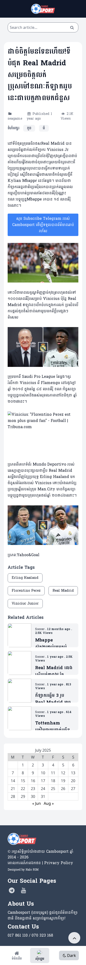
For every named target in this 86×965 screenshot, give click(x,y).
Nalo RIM (32, 869)
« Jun (36, 803)
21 (13, 788)
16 (33, 780)
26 (63, 788)
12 (63, 772)
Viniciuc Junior (25, 603)
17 (43, 780)
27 (73, 788)
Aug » (49, 803)
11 (53, 772)
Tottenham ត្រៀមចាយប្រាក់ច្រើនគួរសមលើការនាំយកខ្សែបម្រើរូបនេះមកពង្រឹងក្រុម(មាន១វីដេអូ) (54, 727)
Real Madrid (63, 591)
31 (43, 796)
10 (43, 772)
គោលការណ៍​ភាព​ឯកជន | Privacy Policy (40, 862)
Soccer (39, 629)
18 (53, 780)
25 (53, 788)
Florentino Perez (26, 591)
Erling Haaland (25, 578)
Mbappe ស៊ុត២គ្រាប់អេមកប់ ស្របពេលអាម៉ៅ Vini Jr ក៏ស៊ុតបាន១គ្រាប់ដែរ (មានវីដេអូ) (54, 644)
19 (63, 780)
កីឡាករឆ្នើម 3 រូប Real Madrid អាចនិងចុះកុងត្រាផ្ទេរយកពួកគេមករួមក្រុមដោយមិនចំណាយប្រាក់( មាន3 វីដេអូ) (55, 699)
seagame (15, 119)
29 (23, 796)
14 (13, 780)
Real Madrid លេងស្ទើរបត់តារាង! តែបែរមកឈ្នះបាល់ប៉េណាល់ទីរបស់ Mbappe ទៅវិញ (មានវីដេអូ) (53, 671)
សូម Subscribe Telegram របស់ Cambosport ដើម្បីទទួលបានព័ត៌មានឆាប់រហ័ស (43, 224)
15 (23, 780)
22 (23, 788)
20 (73, 780)
